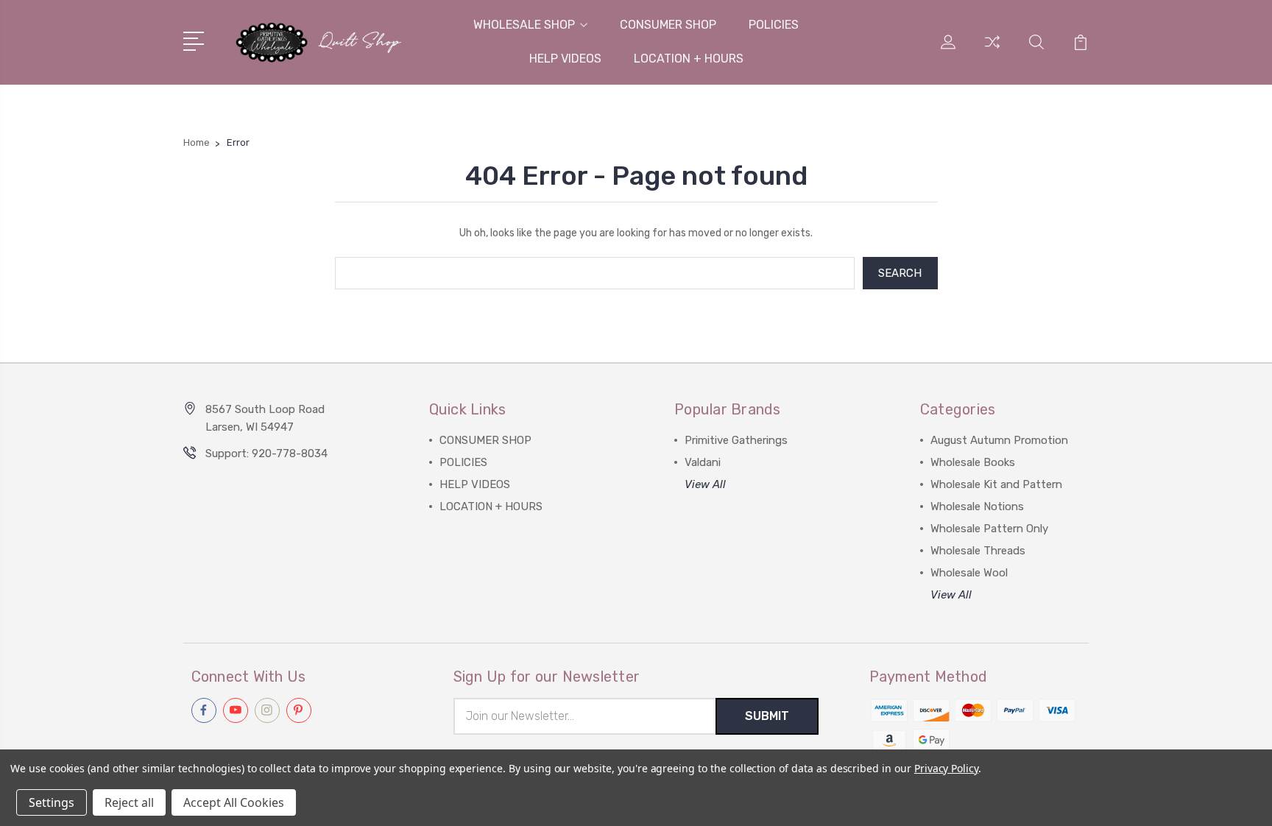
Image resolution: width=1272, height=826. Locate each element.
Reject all (129, 802)
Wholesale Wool (969, 572)
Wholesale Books (972, 462)
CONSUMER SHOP (668, 25)
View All (705, 484)
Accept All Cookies (233, 802)
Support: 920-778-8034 (266, 453)
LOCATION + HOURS (688, 59)
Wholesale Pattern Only (989, 528)
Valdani (703, 462)
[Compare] (992, 51)
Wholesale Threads (977, 550)
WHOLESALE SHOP (524, 25)
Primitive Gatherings (736, 440)
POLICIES (774, 25)
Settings (51, 802)
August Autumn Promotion (999, 440)
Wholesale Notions (977, 506)
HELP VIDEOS (565, 59)
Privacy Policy (946, 768)
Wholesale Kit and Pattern (996, 484)
